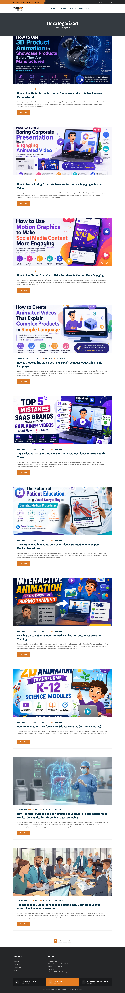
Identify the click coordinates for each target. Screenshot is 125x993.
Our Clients (17, 964)
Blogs (15, 970)
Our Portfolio (17, 967)
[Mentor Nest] (18, 8)
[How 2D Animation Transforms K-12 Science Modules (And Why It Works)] (62, 693)
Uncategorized (60, 89)
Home (57, 28)
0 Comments (48, 89)
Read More (23, 112)
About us (16, 961)
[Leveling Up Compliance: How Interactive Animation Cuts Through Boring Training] (62, 602)
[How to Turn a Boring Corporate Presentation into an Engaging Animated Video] (62, 151)
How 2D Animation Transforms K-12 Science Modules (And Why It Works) (59, 726)
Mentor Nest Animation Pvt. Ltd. (62, 989)
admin (38, 89)
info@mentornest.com (28, 981)
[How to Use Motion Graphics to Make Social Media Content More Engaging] (62, 242)
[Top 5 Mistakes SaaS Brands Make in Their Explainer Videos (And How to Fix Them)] (62, 420)
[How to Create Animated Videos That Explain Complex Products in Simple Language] (62, 329)
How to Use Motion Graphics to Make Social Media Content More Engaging (60, 275)
